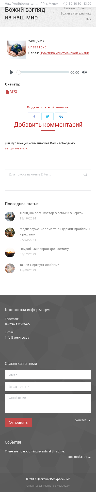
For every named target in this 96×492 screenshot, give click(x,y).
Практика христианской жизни (64, 53)
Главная (70, 8)
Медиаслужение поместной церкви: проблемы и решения (55, 231)
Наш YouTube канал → (21, 3)
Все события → (79, 457)
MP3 (13, 92)
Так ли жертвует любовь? (39, 265)
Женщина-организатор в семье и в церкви (51, 213)
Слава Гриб (37, 47)
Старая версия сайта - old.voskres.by (48, 485)
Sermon (85, 8)
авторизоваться (16, 148)
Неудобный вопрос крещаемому (44, 249)
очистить (81, 420)
